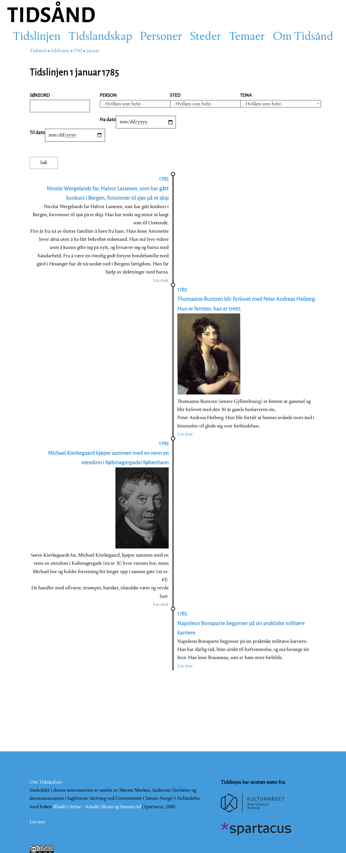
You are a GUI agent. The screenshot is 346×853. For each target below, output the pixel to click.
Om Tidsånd (303, 37)
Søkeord (40, 95)
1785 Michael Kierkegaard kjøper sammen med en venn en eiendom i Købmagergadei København (108, 452)
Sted (175, 95)
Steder (205, 37)
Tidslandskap (100, 37)
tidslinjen (60, 50)
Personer (161, 37)
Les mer (161, 280)
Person (108, 95)
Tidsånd (38, 50)
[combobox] (140, 104)
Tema (246, 95)
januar (92, 50)
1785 (78, 50)
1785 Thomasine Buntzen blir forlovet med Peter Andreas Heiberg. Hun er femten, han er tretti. (246, 299)
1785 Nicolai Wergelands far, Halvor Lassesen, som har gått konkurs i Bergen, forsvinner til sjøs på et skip (108, 188)
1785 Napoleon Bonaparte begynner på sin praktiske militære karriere (241, 623)
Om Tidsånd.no (46, 782)
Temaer (247, 37)
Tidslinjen (37, 37)
